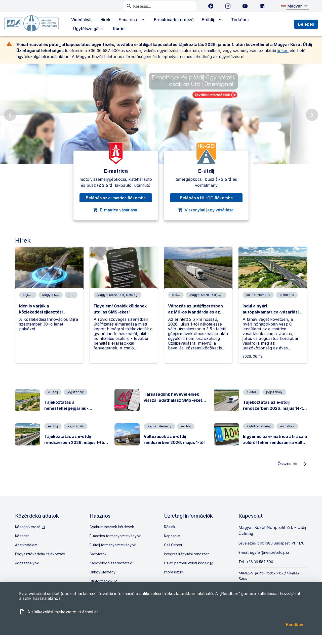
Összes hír (288, 463)
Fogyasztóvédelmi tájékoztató (40, 554)
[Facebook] (210, 6)
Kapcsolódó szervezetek (111, 563)
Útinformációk (101, 581)
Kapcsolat (172, 536)
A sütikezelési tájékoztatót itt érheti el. (63, 611)
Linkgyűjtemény (102, 572)
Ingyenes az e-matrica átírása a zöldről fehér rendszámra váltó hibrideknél (275, 442)
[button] (297, 6)
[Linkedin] (262, 6)
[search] (162, 6)
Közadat (22, 536)
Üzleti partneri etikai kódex (187, 563)
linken (283, 50)
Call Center (173, 545)
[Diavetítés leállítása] (310, 156)
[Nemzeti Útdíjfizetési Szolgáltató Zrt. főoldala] (31, 24)
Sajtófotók (98, 554)
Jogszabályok (27, 563)
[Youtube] (245, 6)
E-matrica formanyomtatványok (115, 536)
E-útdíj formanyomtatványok (113, 545)
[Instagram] (227, 6)
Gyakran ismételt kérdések (112, 527)
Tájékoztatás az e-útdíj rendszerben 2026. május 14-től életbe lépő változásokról (274, 408)
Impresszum (174, 572)
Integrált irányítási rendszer (186, 554)
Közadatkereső (28, 527)
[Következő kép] (312, 115)
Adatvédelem (26, 545)
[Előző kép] (10, 115)
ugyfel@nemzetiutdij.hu (269, 552)
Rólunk (169, 527)
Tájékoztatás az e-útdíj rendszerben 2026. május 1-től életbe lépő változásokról (74, 442)
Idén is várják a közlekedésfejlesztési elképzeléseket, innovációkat (48, 312)
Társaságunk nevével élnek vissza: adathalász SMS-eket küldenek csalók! (173, 400)
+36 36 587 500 (259, 562)
